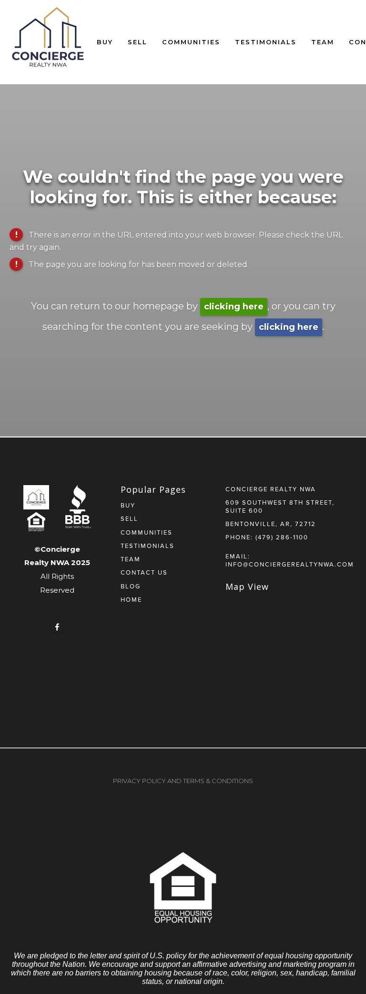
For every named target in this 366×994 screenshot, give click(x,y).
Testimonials (265, 42)
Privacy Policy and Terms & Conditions (183, 781)
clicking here (234, 306)
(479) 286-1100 (281, 537)
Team (322, 42)
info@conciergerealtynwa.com (289, 564)
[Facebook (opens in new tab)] (57, 627)
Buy (105, 42)
